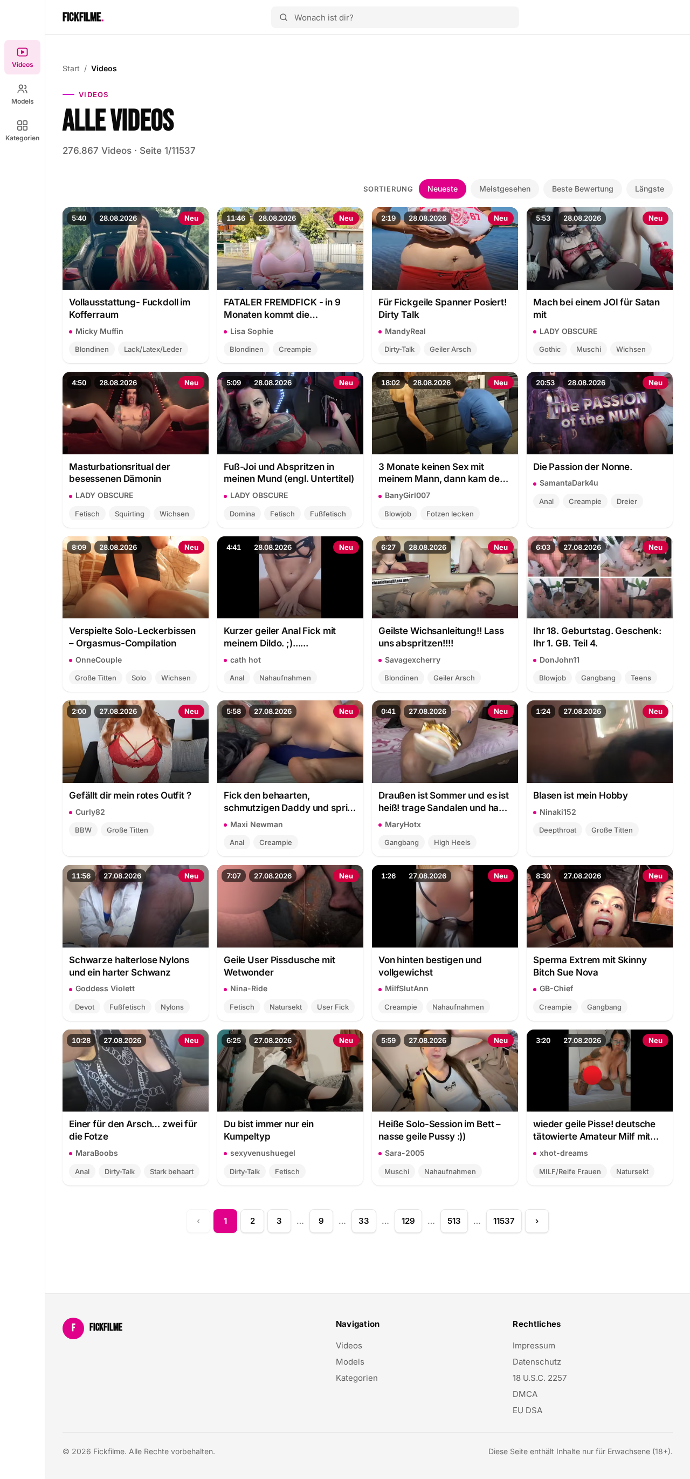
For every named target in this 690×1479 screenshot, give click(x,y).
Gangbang (598, 677)
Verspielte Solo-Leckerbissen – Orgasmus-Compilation (132, 637)
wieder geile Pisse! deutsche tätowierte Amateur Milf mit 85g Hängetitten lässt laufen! (595, 1131)
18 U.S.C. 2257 (540, 1378)
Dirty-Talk (399, 349)
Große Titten (95, 677)
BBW (83, 830)
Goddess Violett (105, 988)
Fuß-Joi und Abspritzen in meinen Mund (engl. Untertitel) (289, 473)
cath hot (245, 659)
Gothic (550, 349)
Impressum (534, 1345)
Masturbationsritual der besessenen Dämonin (119, 473)
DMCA (525, 1394)
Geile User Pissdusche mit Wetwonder (279, 966)
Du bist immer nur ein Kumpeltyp (269, 1130)
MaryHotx (403, 824)
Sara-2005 (405, 1152)
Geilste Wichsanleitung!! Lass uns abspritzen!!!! (441, 637)
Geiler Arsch (450, 349)
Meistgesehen (504, 188)
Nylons (172, 1007)
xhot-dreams (564, 1152)
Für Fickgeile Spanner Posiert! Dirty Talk (442, 308)
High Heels (452, 842)
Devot (84, 1007)
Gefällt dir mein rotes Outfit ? (130, 795)
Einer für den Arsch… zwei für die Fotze (133, 1130)
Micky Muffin (99, 331)
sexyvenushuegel (262, 1152)
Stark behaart (172, 1171)
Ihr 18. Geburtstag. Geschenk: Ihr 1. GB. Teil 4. (597, 637)
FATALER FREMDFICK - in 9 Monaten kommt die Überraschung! (282, 309)
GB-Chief (556, 988)
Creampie (295, 349)
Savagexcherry (412, 659)
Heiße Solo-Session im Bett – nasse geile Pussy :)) (439, 1130)
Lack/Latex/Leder (153, 349)
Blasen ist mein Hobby (580, 795)
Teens (641, 677)
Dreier (627, 501)
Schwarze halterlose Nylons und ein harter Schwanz (129, 966)
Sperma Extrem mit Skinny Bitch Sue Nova (590, 966)
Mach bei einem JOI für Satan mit (596, 308)
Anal (546, 501)
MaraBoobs (96, 1152)
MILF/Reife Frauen (570, 1171)
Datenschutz (537, 1362)
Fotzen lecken (450, 513)
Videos (22, 64)
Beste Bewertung (582, 188)
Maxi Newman (256, 824)
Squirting (129, 513)
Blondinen (92, 349)
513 (454, 1221)
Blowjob (397, 513)
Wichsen (631, 349)
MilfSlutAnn (407, 988)
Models (22, 101)
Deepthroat (557, 830)
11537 (504, 1221)
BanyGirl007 (407, 495)
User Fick (333, 1007)
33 (363, 1221)
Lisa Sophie (251, 331)
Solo (139, 677)
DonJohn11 (559, 659)
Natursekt (286, 1007)
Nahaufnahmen (285, 677)
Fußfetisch (328, 513)
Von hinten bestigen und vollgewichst (430, 966)
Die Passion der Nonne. (582, 466)
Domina (242, 513)
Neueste (442, 188)
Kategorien (22, 138)
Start (71, 68)
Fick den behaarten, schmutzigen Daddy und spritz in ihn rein (290, 802)
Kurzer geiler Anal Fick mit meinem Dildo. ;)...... (280, 637)
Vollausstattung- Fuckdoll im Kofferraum (129, 308)
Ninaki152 (558, 811)
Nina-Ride (248, 988)
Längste (649, 188)
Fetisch (87, 513)
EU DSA (527, 1410)
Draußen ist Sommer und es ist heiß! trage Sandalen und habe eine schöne (444, 802)
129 (408, 1221)
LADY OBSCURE (568, 331)
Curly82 (90, 811)
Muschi (588, 349)
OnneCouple (98, 659)
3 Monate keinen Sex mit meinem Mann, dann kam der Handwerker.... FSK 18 (440, 473)
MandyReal (405, 331)
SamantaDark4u (569, 482)
